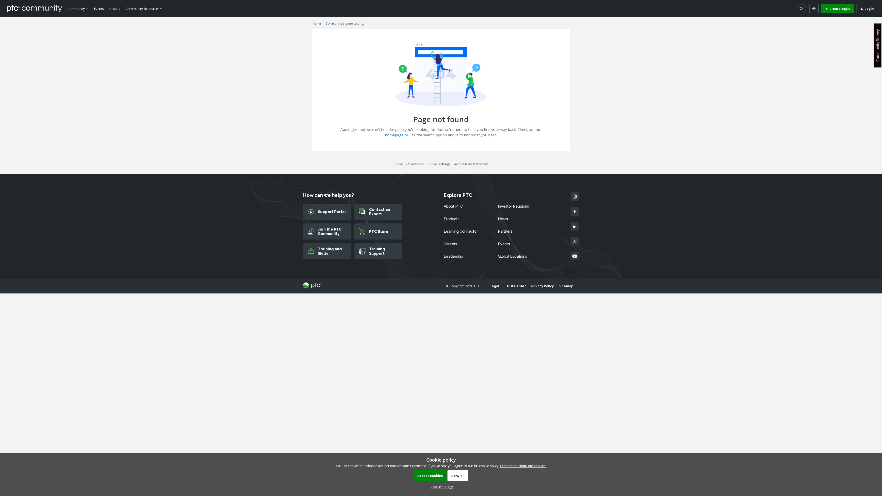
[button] (837, 8)
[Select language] (814, 8)
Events (99, 8)
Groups (114, 8)
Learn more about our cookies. (523, 466)
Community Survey (877, 45)
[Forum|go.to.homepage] (34, 8)
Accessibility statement (471, 164)
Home (317, 23)
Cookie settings (438, 164)
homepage (394, 135)
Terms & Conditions (409, 164)
